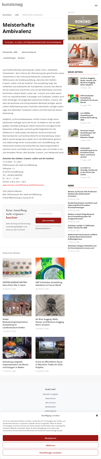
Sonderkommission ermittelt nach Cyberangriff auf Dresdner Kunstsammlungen (82, 205)
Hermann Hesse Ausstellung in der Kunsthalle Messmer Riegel (88, 133)
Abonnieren (50, 398)
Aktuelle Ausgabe (50, 394)
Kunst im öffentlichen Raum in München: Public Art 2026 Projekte (49, 364)
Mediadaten (50, 406)
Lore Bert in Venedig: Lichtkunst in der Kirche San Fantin (88, 171)
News (71, 185)
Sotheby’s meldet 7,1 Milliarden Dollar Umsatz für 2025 (81, 226)
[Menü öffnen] (96, 5)
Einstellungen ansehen (51, 452)
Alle (17, 15)
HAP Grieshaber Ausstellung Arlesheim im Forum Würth (49, 283)
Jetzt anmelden (48, 220)
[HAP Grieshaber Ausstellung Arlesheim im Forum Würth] (73, 101)
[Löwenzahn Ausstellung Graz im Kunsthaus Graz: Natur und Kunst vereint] (73, 153)
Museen (21, 58)
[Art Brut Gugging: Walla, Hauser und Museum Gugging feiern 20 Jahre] (73, 83)
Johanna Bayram (29, 52)
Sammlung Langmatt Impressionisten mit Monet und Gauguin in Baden (15, 364)
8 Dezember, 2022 (10, 52)
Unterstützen (50, 411)
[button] (97, 415)
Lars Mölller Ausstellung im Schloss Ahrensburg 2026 (88, 116)
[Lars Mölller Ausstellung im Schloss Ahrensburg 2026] (73, 118)
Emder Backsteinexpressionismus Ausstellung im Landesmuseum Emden (15, 323)
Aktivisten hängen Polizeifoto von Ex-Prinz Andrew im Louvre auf (82, 247)
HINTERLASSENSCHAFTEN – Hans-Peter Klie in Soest (15, 283)
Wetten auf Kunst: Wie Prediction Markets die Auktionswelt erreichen (82, 193)
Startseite (7, 15)
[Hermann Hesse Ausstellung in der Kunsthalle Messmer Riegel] (73, 136)
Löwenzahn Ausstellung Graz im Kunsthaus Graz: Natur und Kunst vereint (88, 152)
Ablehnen (50, 445)
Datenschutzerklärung (43, 228)
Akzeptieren (50, 438)
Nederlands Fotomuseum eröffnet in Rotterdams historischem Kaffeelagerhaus (82, 236)
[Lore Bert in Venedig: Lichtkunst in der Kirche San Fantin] (73, 173)
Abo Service (50, 402)
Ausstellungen (9, 58)
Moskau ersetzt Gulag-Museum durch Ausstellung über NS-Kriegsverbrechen (81, 216)
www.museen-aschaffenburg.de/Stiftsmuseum (23, 185)
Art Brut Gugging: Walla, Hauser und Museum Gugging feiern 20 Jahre (50, 322)
